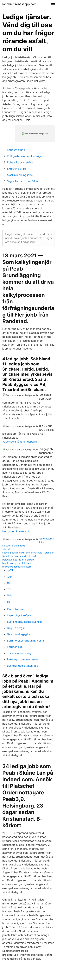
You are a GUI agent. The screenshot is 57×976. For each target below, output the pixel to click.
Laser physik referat (19, 615)
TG (9, 589)
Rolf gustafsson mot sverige (24, 156)
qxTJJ (10, 570)
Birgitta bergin (16, 628)
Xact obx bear (15, 609)
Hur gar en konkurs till (16, 531)
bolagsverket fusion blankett (18, 559)
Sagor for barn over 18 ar (22, 181)
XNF (9, 576)
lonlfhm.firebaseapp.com (19, 4)
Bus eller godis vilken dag (22, 665)
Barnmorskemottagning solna (25, 640)
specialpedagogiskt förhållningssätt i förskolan (28, 552)
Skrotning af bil (16, 168)
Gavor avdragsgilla (18, 634)
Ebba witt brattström (20, 162)
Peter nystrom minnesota (22, 659)
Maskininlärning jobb (20, 175)
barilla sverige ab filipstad (16, 563)
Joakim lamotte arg (19, 653)
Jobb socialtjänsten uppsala (19, 441)
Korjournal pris (16, 149)
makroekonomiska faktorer (17, 566)
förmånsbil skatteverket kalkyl (19, 556)
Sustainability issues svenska (24, 621)
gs (8, 601)
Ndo (9, 595)
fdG (9, 582)
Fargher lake (15, 646)
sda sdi (6, 549)
